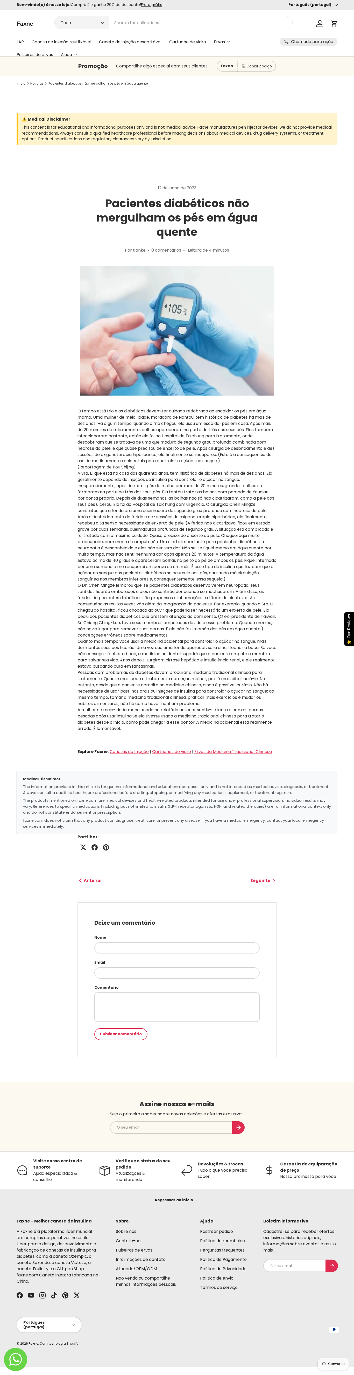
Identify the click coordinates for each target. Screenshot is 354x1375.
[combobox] (173, 22)
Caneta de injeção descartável (130, 42)
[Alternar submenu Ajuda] (76, 54)
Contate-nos (129, 1241)
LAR (20, 42)
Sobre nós (126, 1231)
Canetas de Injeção (129, 752)
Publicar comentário (121, 1034)
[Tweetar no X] (83, 847)
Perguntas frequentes (222, 1250)
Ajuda (66, 55)
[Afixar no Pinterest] (106, 847)
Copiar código (259, 66)
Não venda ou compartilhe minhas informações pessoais (146, 1281)
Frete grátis (151, 4)
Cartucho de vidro (187, 42)
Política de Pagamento (223, 1259)
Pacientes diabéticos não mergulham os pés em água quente (98, 83)
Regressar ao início (174, 1200)
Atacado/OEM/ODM (136, 1269)
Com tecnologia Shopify (59, 1343)
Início (21, 83)
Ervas (219, 42)
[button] (334, 23)
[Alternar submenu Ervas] (228, 42)
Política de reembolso (222, 1241)
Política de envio (216, 1278)
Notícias (37, 83)
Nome (100, 937)
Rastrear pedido (216, 1231)
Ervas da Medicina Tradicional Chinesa (233, 752)
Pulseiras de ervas (35, 55)
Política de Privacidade (223, 1269)
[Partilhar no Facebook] (94, 847)
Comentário (106, 987)
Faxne (33, 1343)
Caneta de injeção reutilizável (61, 42)
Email (99, 962)
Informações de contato (141, 1259)
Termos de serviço (219, 1287)
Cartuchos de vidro (171, 752)
